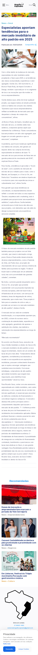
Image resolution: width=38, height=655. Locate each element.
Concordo (9, 649)
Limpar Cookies (23, 649)
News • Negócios (9, 548)
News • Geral (7, 23)
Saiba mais (6, 644)
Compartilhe (30, 45)
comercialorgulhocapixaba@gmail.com (19, 628)
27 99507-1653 (19, 625)
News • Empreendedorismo (13, 515)
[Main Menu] (4, 5)
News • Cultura (8, 581)
